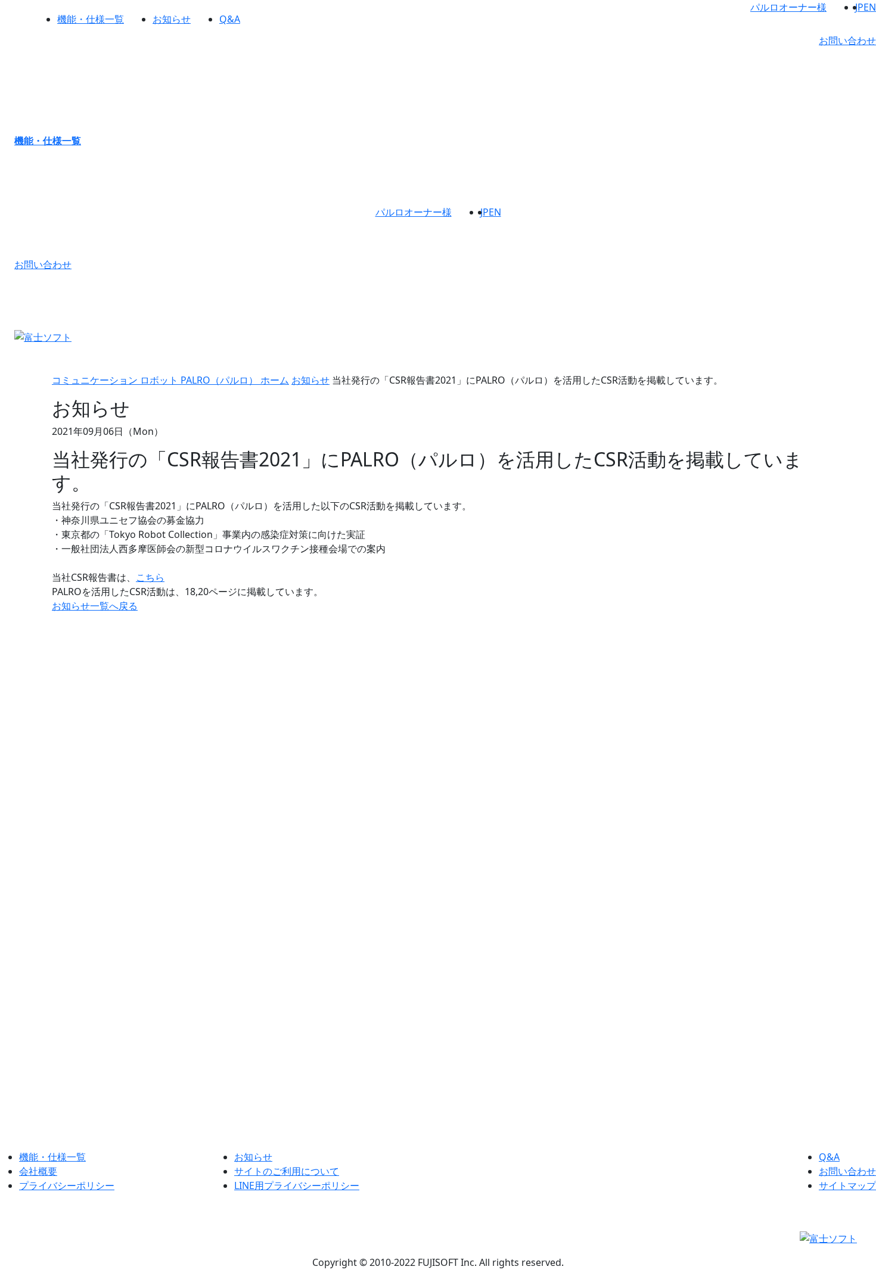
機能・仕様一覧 (90, 19)
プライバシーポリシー (66, 1185)
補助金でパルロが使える (778, 794)
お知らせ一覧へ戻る (95, 605)
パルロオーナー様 (788, 7)
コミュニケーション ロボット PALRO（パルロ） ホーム (170, 380)
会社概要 (38, 1171)
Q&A (229, 19)
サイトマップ (847, 1185)
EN (869, 7)
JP (859, 7)
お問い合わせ (847, 40)
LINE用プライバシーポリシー (296, 1185)
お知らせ (172, 19)
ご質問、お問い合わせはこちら (438, 1071)
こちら (150, 577)
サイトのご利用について (286, 1171)
